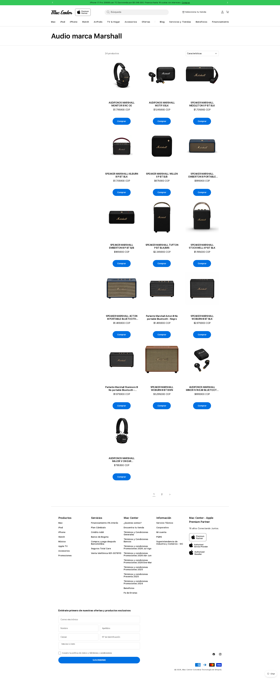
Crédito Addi (97, 532)
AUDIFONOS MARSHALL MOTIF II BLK (162, 104)
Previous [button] (52, 2)
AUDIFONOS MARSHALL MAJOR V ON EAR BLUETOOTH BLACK (122, 460)
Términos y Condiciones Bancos (136, 540)
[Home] (61, 12)
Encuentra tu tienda (134, 527)
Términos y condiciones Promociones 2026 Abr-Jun (138, 554)
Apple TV (63, 546)
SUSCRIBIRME (99, 660)
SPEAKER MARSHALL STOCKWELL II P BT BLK (202, 246)
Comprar (186, 3)
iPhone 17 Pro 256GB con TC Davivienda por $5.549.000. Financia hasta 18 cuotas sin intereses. (140, 3)
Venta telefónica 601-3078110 (106, 553)
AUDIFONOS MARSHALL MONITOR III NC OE (122, 104)
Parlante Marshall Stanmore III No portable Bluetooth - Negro (121, 389)
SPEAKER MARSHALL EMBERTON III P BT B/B (121, 246)
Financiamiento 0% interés (104, 523)
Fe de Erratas (130, 593)
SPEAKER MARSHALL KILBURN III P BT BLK (121, 175)
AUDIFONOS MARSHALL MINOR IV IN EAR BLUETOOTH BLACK (202, 389)
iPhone (61, 532)
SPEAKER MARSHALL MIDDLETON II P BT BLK (202, 104)
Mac (60, 523)
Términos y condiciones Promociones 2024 (136, 582)
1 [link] (154, 494)
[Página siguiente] (170, 494)
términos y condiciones (101, 653)
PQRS (159, 537)
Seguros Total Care (101, 548)
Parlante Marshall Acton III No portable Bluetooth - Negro (162, 317)
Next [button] (227, 2)
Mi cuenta (161, 532)
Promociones (65, 555)
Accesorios (64, 551)
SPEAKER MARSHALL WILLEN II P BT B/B (162, 175)
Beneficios (129, 588)
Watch (61, 537)
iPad (60, 527)
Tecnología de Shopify (212, 670)
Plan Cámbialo (98, 527)
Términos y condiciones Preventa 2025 (136, 575)
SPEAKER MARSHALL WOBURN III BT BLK (202, 317)
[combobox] (137, 12)
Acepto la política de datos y (87, 653)
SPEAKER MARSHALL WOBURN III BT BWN (161, 388)
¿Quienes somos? (133, 523)
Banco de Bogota (99, 537)
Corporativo (162, 527)
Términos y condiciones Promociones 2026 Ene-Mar (138, 561)
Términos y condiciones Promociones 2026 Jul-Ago (137, 547)
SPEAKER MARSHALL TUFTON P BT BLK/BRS (162, 246)
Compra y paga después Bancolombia (103, 542)
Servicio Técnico (164, 523)
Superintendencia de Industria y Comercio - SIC (169, 542)
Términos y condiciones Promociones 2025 (136, 568)
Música (62, 541)
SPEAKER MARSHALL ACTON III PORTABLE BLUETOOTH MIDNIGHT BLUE (121, 317)
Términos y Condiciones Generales (136, 533)
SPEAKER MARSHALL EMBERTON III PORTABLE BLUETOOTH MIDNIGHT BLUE (202, 175)
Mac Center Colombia (191, 670)
